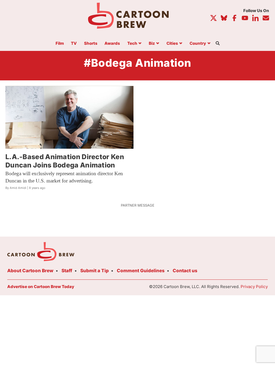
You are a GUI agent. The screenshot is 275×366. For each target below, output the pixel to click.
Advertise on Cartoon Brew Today (40, 286)
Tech (132, 43)
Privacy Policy (254, 286)
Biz (152, 43)
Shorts (90, 43)
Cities (172, 43)
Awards (112, 43)
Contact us (185, 270)
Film (60, 43)
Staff (66, 270)
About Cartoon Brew (30, 270)
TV (74, 43)
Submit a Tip (94, 270)
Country (198, 43)
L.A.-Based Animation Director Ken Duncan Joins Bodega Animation (64, 161)
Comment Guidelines (141, 270)
